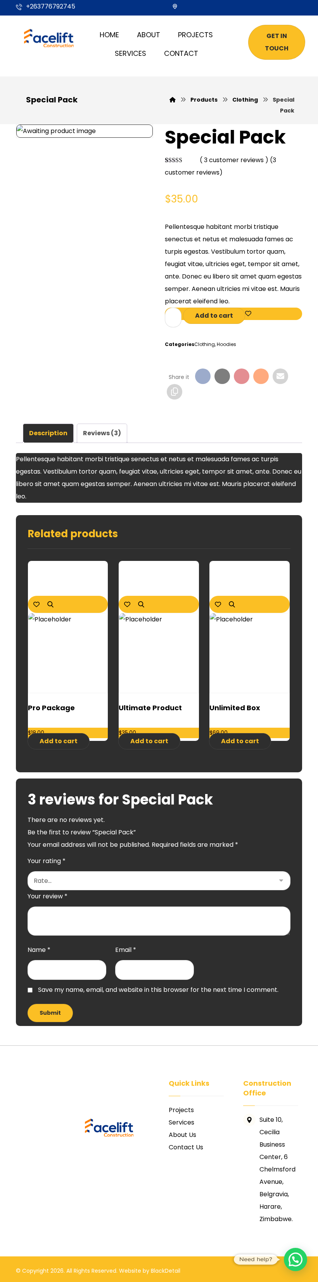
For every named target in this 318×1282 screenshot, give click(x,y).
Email (125, 949)
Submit (50, 1013)
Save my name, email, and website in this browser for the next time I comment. (158, 989)
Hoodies (226, 344)
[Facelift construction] (50, 37)
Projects (181, 1110)
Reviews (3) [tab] (102, 433)
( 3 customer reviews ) (234, 160)
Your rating (47, 860)
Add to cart (214, 315)
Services (181, 1122)
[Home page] (172, 100)
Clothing (204, 344)
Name (39, 949)
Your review (47, 896)
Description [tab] (48, 433)
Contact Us (186, 1147)
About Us (182, 1134)
